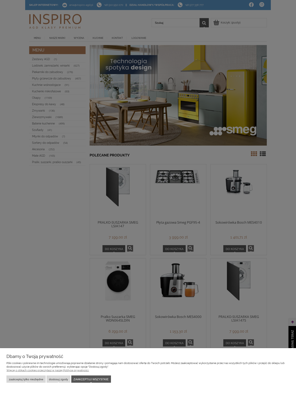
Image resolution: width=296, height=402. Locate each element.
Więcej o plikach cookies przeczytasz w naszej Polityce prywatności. (47, 370)
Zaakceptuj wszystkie (91, 379)
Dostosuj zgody (58, 379)
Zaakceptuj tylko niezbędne (26, 379)
